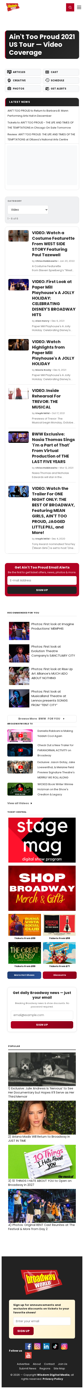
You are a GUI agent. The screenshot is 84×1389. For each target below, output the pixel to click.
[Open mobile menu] (79, 7)
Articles (19, 72)
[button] (70, 7)
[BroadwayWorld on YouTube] (28, 1355)
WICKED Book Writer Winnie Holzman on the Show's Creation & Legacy (55, 789)
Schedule (57, 80)
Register (48, 7)
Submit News (27, 1368)
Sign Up (42, 590)
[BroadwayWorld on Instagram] (37, 1346)
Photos (18, 88)
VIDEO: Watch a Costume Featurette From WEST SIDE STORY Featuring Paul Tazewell (53, 244)
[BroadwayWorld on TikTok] (55, 1346)
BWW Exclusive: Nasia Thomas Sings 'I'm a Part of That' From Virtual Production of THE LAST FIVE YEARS (53, 447)
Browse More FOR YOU (39, 719)
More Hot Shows (24, 975)
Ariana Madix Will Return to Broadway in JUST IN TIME (39, 1139)
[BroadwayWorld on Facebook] (28, 1346)
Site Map (59, 1368)
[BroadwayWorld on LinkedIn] (46, 1346)
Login (60, 7)
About (37, 1364)
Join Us (62, 1364)
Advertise (23, 1364)
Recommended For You (23, 612)
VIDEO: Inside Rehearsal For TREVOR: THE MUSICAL (46, 399)
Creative (19, 80)
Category (15, 201)
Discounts (59, 975)
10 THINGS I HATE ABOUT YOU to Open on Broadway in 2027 (40, 1183)
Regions (45, 1368)
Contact (49, 1364)
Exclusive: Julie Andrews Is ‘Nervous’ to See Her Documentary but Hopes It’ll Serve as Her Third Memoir (41, 1092)
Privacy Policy (53, 1379)
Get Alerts (58, 88)
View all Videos (18, 803)
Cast (54, 72)
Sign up (42, 1025)
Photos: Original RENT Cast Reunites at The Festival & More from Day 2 (41, 1227)
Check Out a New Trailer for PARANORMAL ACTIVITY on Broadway (56, 750)
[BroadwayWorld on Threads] (64, 1346)
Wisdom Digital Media (53, 1375)
